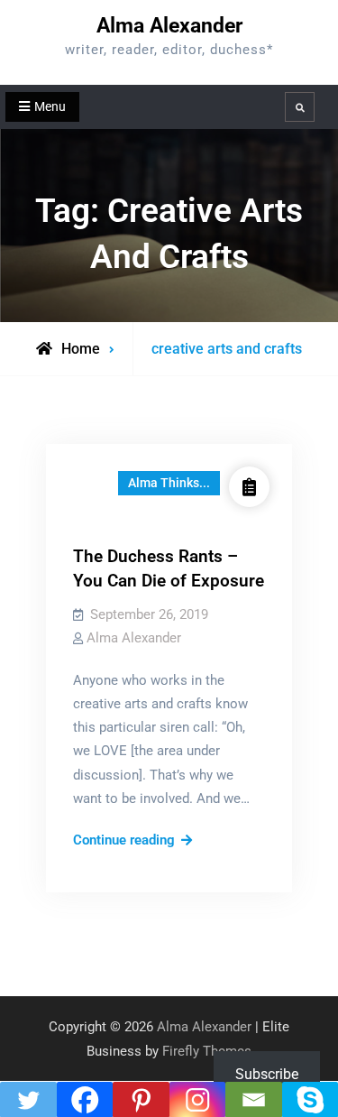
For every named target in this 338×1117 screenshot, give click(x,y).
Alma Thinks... (169, 482)
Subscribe (266, 1074)
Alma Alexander (169, 26)
